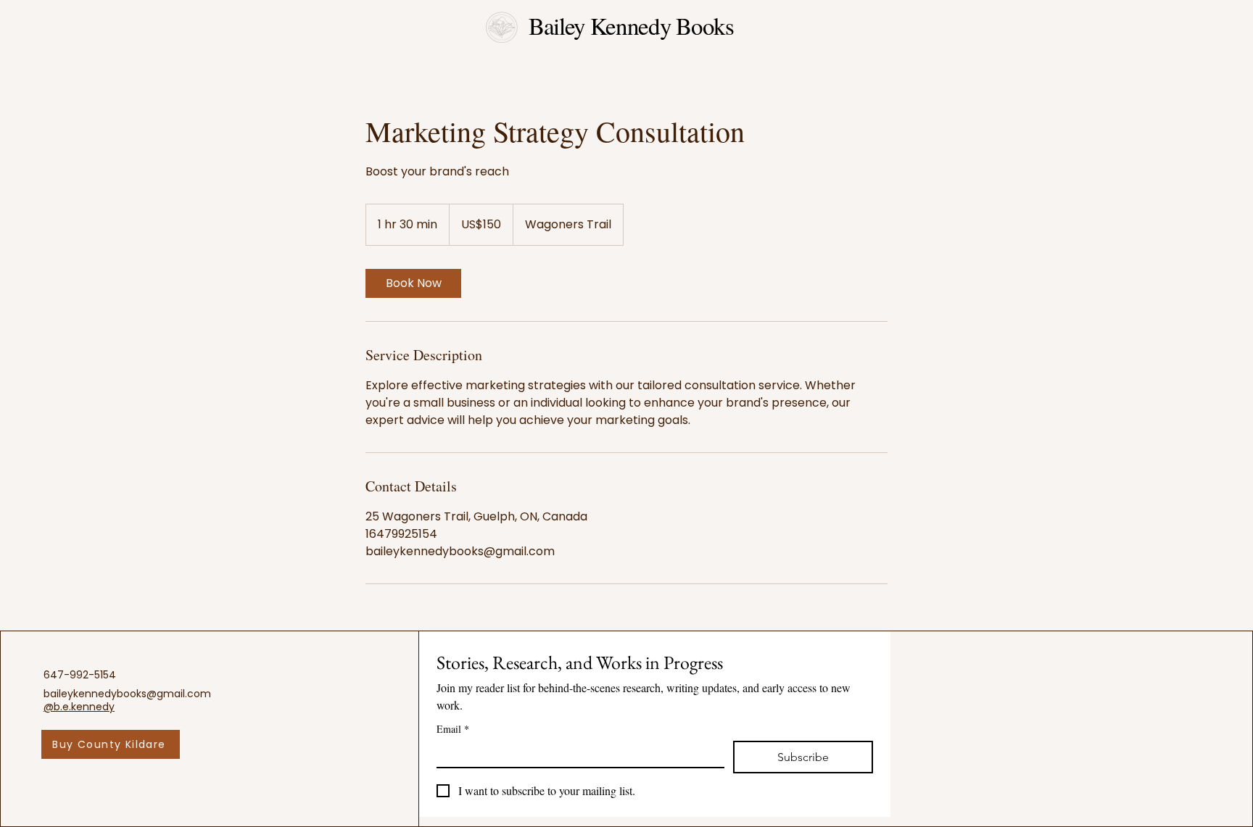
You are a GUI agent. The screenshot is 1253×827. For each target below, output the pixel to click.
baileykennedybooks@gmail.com (127, 693)
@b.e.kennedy (79, 706)
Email (453, 729)
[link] (413, 283)
